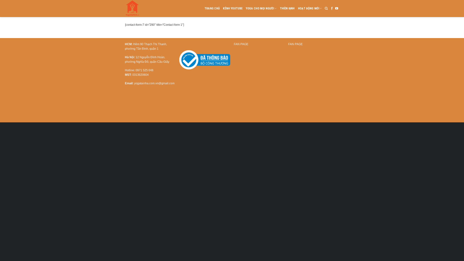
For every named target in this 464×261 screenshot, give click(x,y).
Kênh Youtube (233, 8)
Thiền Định (287, 8)
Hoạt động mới (308, 8)
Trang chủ (212, 8)
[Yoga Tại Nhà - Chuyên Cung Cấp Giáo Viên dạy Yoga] (149, 8)
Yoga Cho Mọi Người (260, 8)
